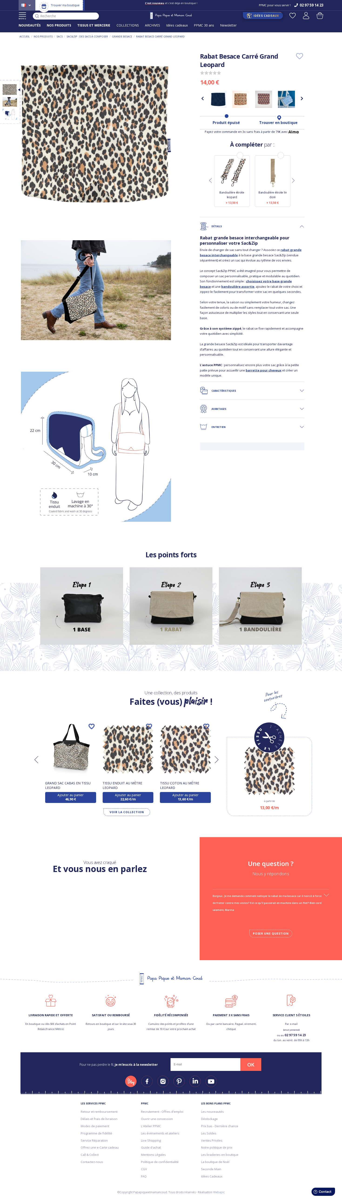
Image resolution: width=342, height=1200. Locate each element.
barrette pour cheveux (264, 370)
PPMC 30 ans (204, 25)
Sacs (60, 36)
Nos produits (43, 36)
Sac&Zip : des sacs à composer (87, 36)
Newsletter (228, 25)
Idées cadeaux (177, 25)
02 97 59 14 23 (295, 1035)
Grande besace (122, 36)
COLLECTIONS (128, 25)
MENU (22, 18)
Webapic (219, 1192)
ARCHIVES (152, 25)
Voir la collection (127, 812)
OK (250, 1064)
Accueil (25, 36)
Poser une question (271, 934)
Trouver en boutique (278, 122)
